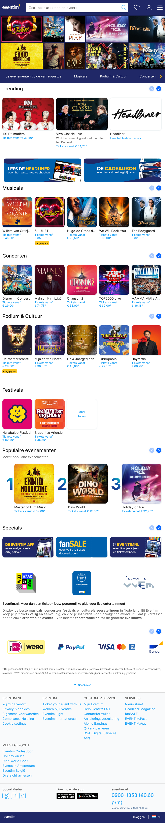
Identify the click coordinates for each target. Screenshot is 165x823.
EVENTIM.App (135, 723)
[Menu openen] (159, 8)
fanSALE (131, 714)
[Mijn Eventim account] (149, 8)
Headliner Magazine (140, 709)
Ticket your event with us (61, 704)
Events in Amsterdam (18, 766)
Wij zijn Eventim (14, 704)
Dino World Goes (15, 761)
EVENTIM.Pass (136, 719)
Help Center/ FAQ (97, 709)
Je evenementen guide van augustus (33, 76)
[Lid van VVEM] (138, 583)
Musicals (80, 76)
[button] (5, 42)
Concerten (147, 76)
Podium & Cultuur (113, 76)
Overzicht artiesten (17, 775)
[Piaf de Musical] (75, 29)
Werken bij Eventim (57, 709)
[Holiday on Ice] (107, 29)
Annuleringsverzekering (101, 719)
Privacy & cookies (16, 709)
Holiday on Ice (13, 756)
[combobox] (73, 7)
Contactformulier (97, 714)
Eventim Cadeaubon (17, 751)
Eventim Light (52, 714)
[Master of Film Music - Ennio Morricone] (21, 56)
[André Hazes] (107, 56)
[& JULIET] (21, 29)
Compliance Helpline (18, 719)
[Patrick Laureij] (53, 55)
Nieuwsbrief (134, 704)
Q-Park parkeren (96, 728)
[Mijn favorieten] (137, 7)
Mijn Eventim (93, 704)
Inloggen (139, 817)
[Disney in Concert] (53, 29)
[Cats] (75, 55)
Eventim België (13, 770)
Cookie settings (14, 723)
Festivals (12, 390)
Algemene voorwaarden (20, 714)
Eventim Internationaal (59, 719)
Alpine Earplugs (95, 723)
